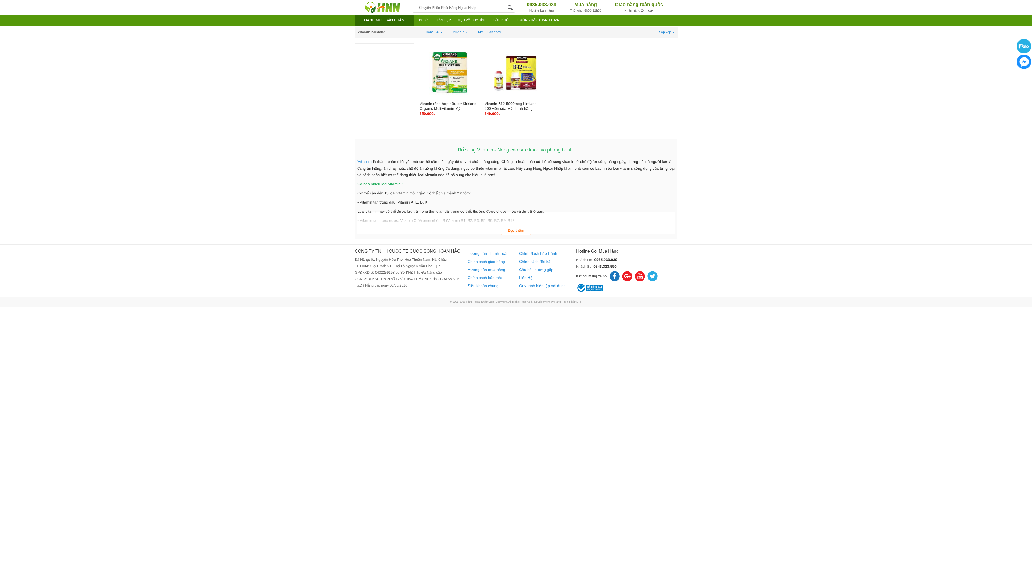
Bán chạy (494, 32)
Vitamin (365, 162)
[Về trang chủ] (382, 7)
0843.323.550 (605, 266)
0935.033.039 (605, 260)
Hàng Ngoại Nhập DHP (568, 301)
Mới (481, 32)
